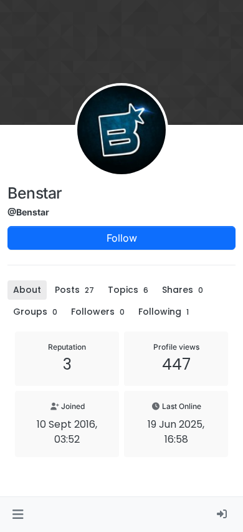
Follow (122, 238)
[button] (18, 514)
